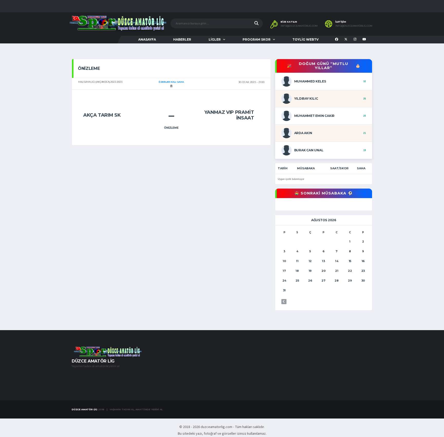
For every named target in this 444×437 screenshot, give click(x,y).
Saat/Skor (339, 168)
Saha (361, 168)
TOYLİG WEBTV (305, 39)
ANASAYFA (147, 39)
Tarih (283, 168)
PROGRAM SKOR (257, 39)
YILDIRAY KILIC (306, 98)
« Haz (283, 301)
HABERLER (182, 39)
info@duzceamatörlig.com (299, 26)
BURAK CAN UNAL (308, 150)
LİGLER (215, 39)
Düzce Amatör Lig (84, 409)
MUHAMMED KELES (310, 81)
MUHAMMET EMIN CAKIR (314, 116)
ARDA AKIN (303, 133)
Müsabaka (306, 168)
